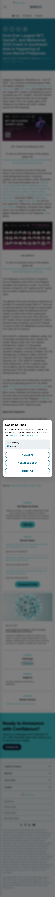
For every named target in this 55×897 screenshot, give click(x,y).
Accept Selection (27, 463)
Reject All (27, 470)
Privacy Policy (14, 435)
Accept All (27, 455)
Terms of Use (31, 435)
